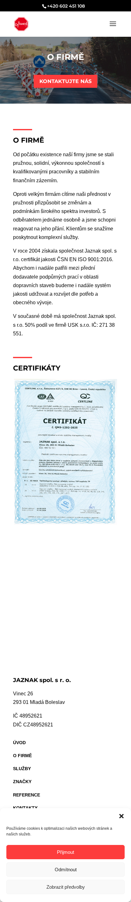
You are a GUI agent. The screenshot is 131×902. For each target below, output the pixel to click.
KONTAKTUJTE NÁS (65, 81)
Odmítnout (66, 869)
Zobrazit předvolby (65, 887)
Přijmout (65, 852)
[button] (121, 816)
